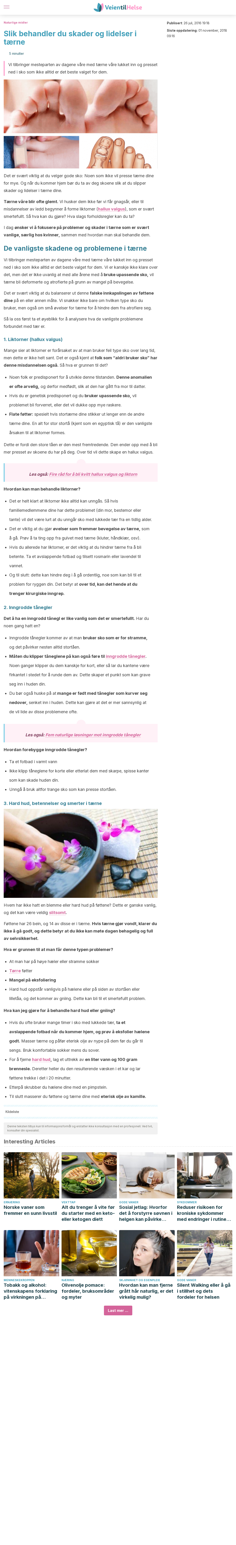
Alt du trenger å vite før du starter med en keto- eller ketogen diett (88, 1213)
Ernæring (12, 1202)
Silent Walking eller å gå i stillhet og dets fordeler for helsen (203, 1291)
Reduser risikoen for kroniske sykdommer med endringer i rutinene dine (204, 1213)
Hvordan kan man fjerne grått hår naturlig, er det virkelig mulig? (146, 1291)
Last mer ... (118, 1310)
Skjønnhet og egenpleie (139, 1280)
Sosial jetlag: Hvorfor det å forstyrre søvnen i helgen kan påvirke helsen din (145, 1213)
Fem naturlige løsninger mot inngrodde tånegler (93, 734)
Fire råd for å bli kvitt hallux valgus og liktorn (93, 474)
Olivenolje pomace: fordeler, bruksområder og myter (88, 1291)
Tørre (15, 970)
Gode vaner (128, 1202)
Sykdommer (187, 1202)
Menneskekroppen (19, 1280)
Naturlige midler (16, 22)
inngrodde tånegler (125, 656)
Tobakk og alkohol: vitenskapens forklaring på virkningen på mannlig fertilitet (30, 1291)
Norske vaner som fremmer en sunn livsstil (30, 1210)
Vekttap (68, 1202)
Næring (68, 1280)
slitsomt (57, 912)
